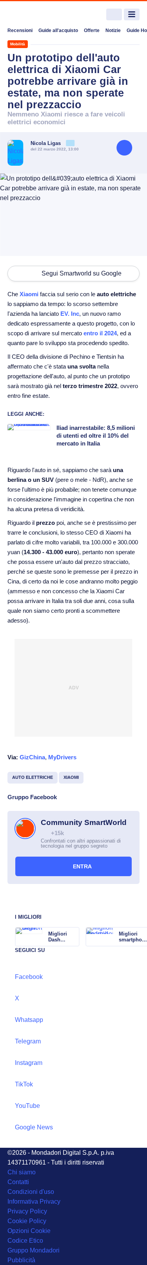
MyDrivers (62, 757)
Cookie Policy (26, 1221)
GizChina (32, 757)
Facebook (29, 976)
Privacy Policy (27, 1211)
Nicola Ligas (46, 143)
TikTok (24, 1084)
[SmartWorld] (36, 15)
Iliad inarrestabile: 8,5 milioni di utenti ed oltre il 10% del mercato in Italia (95, 435)
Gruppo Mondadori (33, 1250)
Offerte (92, 30)
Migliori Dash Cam (57, 937)
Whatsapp (29, 1019)
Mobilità (17, 44)
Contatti (18, 1182)
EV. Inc (69, 313)
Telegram (28, 1041)
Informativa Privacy (33, 1201)
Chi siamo (21, 1172)
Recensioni (20, 30)
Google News (34, 1127)
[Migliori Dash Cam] (73, 937)
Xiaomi (29, 294)
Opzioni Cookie (29, 1230)
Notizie (113, 30)
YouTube (27, 1105)
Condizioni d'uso (30, 1191)
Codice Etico (25, 1240)
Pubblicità (21, 1260)
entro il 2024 (100, 333)
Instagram (28, 1062)
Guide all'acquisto (58, 30)
